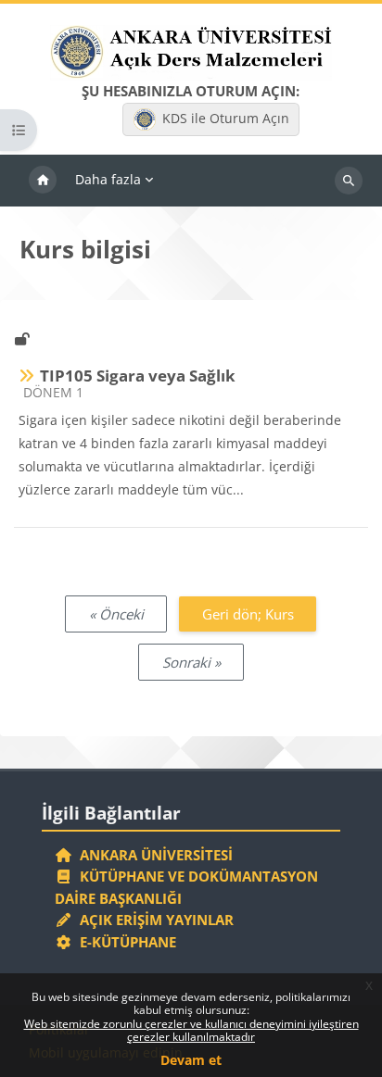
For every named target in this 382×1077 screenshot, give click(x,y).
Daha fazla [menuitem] (108, 179)
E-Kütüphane (124, 942)
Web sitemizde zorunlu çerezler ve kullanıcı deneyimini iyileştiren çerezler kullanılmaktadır (191, 1030)
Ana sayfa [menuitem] (42, 181)
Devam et (191, 1060)
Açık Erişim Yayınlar (154, 919)
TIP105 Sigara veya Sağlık (138, 375)
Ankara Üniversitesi (152, 854)
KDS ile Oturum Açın (225, 118)
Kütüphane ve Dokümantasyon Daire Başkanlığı (186, 887)
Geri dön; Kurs (248, 614)
